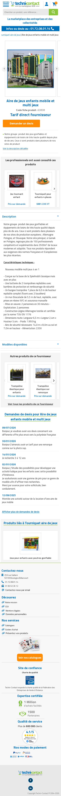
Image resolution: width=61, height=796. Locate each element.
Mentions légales (12, 610)
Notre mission (11, 602)
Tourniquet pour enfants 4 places (43, 195)
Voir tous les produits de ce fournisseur (30, 404)
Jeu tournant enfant (16, 195)
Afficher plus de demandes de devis (20, 512)
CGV (7, 606)
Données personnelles (16, 614)
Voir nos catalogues (29, 657)
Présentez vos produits (17, 633)
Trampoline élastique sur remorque (43, 389)
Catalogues (9, 625)
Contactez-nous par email (17, 590)
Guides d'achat (11, 629)
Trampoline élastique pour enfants (17, 389)
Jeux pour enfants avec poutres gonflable (30, 558)
